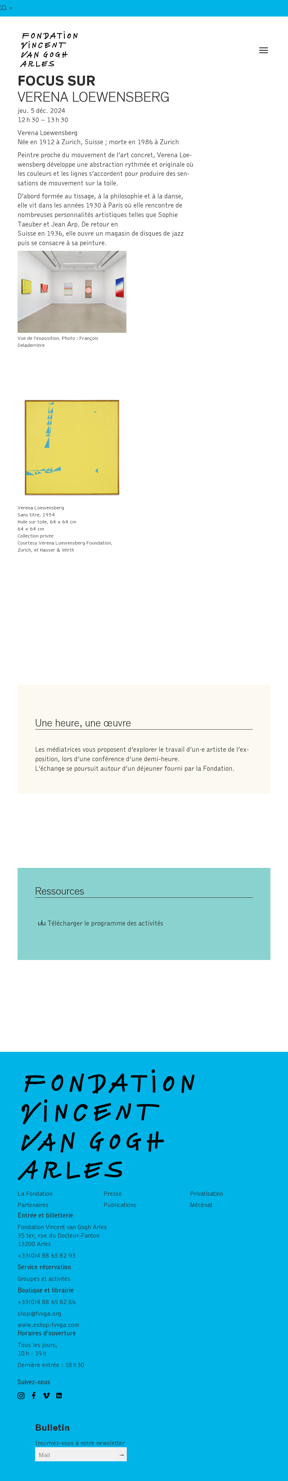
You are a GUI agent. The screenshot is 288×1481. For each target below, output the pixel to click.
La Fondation (35, 1193)
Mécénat (201, 1204)
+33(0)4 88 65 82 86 (47, 1301)
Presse (113, 1193)
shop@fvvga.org (39, 1313)
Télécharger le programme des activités (105, 923)
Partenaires (33, 1204)
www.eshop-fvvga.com (48, 1324)
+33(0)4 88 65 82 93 (47, 1255)
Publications (120, 1204)
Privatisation (206, 1193)
